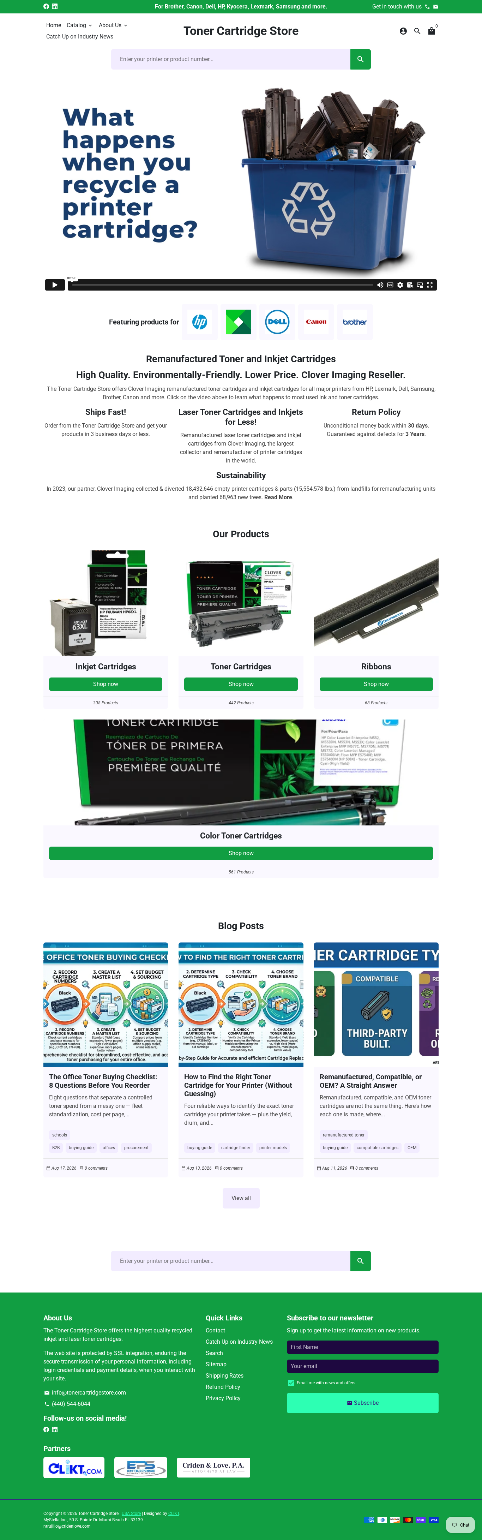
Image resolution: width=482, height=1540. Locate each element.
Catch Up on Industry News (79, 36)
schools (59, 1135)
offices (109, 1147)
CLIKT (173, 1513)
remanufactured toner (343, 1135)
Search (214, 1353)
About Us (113, 25)
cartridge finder (235, 1147)
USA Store (131, 1513)
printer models (273, 1147)
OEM (412, 1147)
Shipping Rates (224, 1375)
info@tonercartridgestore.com (85, 1392)
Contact (215, 1330)
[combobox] (231, 59)
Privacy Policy (223, 1398)
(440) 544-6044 (67, 1404)
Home (53, 25)
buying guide (81, 1147)
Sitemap (216, 1364)
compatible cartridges (377, 1147)
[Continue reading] (105, 1004)
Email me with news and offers (326, 1382)
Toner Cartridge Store (98, 1513)
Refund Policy (223, 1387)
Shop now (105, 684)
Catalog (80, 25)
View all (241, 1198)
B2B (56, 1147)
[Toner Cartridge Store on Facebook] (46, 6)
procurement (136, 1147)
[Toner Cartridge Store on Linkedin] (55, 6)
